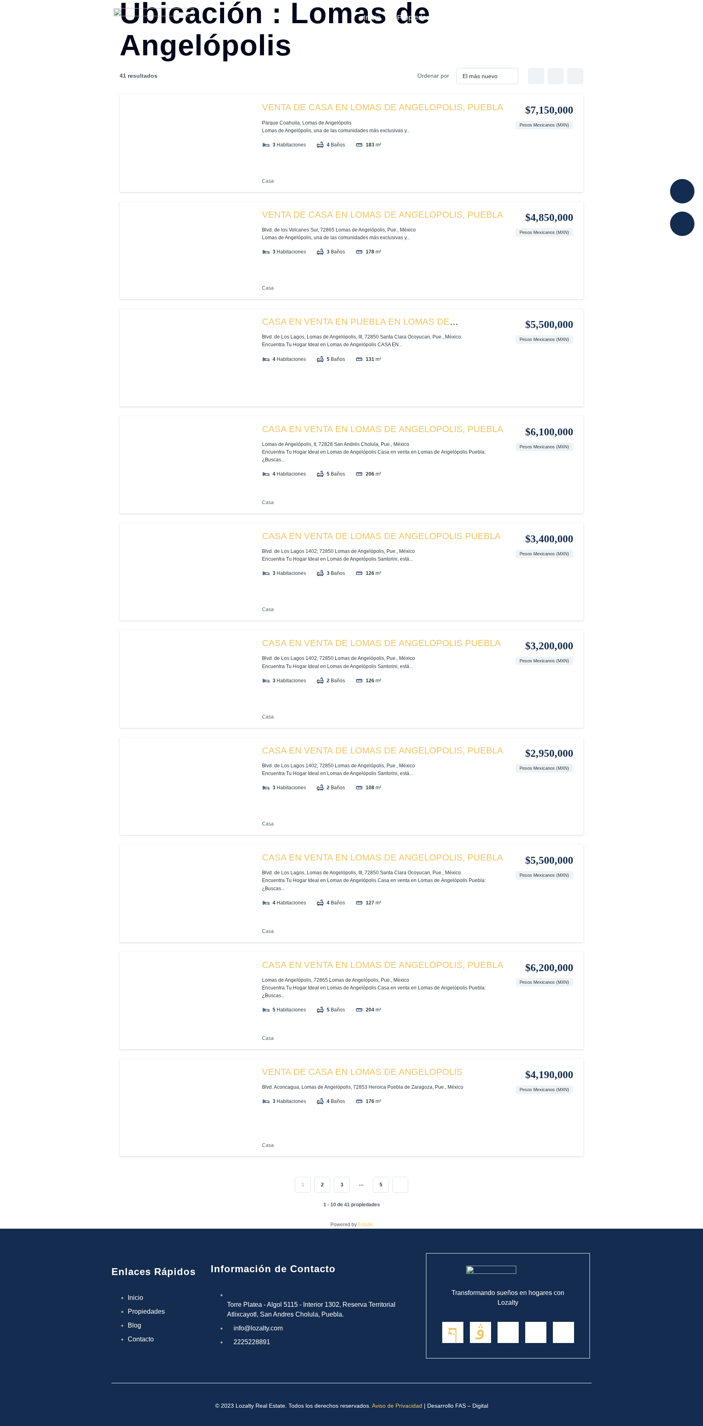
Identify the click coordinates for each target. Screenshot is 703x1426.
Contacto (566, 17)
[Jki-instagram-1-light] (480, 1332)
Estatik (365, 1224)
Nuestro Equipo (510, 17)
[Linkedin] (508, 1332)
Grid (536, 76)
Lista (556, 76)
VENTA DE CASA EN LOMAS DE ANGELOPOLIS (362, 1072)
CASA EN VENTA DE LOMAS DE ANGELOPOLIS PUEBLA (381, 536)
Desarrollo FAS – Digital (457, 1405)
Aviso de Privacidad (397, 1405)
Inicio (372, 17)
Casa (268, 181)
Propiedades (417, 17)
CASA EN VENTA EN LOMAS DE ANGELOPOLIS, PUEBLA (382, 429)
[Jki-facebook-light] (452, 1332)
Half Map (575, 76)
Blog (461, 17)
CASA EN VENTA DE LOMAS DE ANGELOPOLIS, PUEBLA (382, 750)
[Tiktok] (563, 1332)
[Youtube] (535, 1332)
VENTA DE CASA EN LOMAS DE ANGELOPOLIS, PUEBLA (382, 107)
